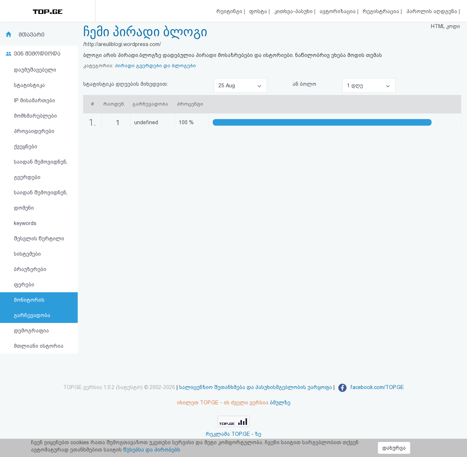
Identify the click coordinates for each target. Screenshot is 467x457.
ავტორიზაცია (338, 11)
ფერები (24, 284)
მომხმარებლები (35, 116)
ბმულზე (280, 402)
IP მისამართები (34, 100)
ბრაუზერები (30, 269)
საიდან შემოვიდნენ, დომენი (40, 200)
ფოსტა (259, 11)
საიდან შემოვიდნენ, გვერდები (40, 169)
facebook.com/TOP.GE (376, 387)
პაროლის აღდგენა (432, 11)
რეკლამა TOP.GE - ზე (233, 434)
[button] (240, 85)
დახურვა (394, 448)
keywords (25, 223)
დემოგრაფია (31, 331)
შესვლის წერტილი (39, 238)
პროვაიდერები (34, 131)
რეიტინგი (230, 11)
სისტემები (27, 254)
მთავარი (32, 34)
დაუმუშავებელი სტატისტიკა (35, 77)
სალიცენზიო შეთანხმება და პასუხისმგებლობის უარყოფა (255, 387)
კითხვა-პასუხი (294, 11)
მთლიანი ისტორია (38, 346)
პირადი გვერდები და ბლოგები (155, 65)
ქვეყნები (25, 146)
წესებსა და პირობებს (151, 450)
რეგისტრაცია (382, 11)
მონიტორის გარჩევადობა (32, 307)
